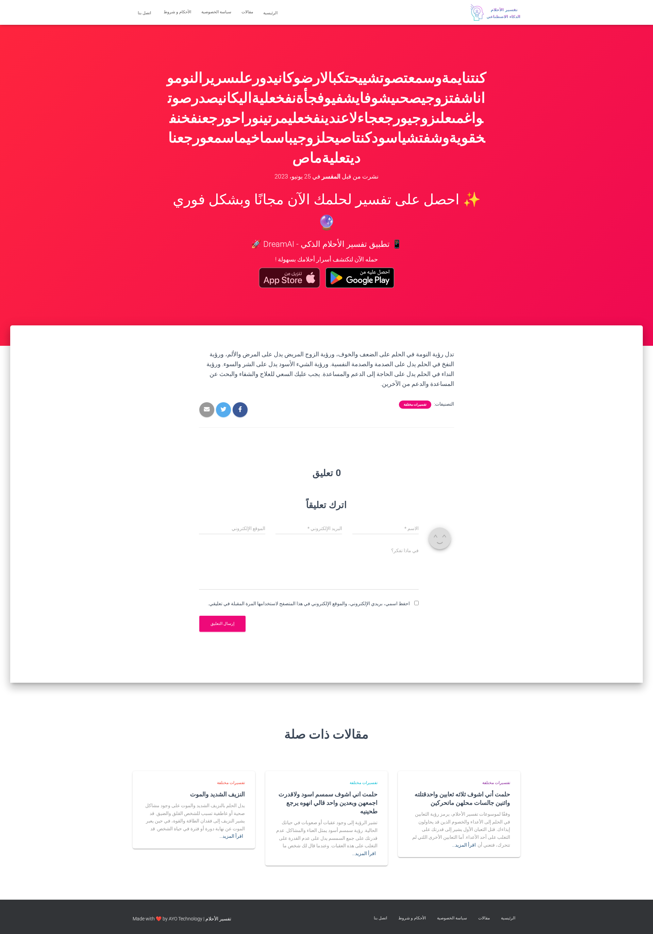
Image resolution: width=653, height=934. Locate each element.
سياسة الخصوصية (216, 12)
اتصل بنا (145, 13)
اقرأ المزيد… (464, 845)
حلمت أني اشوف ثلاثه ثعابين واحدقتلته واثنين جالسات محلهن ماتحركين (462, 798)
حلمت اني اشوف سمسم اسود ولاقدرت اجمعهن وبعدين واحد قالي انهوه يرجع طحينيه (328, 802)
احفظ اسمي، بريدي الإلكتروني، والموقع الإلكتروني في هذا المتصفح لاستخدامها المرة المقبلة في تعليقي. (309, 603)
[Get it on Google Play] (360, 278)
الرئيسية (271, 13)
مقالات (247, 12)
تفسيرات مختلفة (415, 404)
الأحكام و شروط (177, 12)
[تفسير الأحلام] (495, 12)
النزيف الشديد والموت (217, 794)
